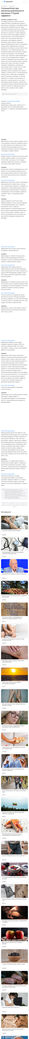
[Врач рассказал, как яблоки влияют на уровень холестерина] (14, 591)
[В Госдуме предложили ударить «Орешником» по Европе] (14, 916)
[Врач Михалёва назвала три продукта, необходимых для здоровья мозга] (14, 829)
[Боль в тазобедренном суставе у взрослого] (14, 851)
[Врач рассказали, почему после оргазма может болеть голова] (14, 1024)
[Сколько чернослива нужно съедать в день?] (14, 959)
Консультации (4, 6)
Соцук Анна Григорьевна (13, 101)
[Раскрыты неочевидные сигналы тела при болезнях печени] (14, 634)
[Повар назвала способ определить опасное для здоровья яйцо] (14, 743)
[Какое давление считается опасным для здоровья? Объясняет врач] (14, 547)
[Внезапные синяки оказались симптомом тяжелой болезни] (14, 656)
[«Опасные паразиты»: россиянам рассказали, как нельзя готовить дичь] (14, 981)
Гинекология (11, 6)
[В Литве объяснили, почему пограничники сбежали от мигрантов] (14, 808)
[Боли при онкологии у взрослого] (14, 1003)
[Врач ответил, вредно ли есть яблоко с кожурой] (14, 938)
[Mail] (4, 1)
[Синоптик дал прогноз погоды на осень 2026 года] (14, 786)
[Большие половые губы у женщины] (14, 526)
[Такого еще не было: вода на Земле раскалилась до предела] (14, 678)
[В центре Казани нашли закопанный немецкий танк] (14, 894)
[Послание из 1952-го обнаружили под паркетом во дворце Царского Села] (14, 612)
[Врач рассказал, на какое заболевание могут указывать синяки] (14, 699)
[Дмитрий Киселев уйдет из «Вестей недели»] (14, 569)
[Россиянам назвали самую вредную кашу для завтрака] (14, 873)
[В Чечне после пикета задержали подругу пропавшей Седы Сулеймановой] (14, 721)
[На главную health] (9, 1)
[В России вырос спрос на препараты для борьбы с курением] (14, 764)
